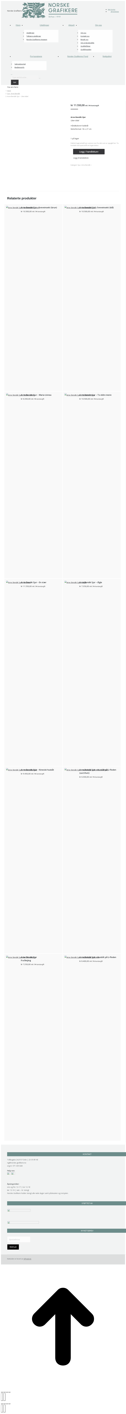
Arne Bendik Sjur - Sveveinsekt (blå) (96, 207)
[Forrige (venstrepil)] (2, 1397)
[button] (80, 158)
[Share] (4, 1403)
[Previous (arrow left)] (2, 1408)
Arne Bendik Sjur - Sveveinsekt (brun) (39, 207)
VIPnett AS (27, 1259)
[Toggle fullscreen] (7, 1403)
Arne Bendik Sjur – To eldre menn (95, 395)
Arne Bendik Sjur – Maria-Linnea (36, 395)
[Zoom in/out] (9, 1403)
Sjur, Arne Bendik (84, 165)
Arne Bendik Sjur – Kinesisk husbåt (37, 769)
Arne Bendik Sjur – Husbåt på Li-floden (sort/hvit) (97, 771)
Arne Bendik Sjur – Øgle (90, 582)
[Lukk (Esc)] (9, 1392)
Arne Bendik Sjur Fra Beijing (29, 959)
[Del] (7, 1392)
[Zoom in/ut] (2, 1392)
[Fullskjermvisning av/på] (4, 1392)
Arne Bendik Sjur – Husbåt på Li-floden (97, 957)
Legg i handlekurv (88, 151)
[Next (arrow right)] (4, 1408)
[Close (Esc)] (2, 1403)
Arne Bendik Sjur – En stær (33, 582)
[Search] (39, 77)
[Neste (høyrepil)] (4, 1397)
